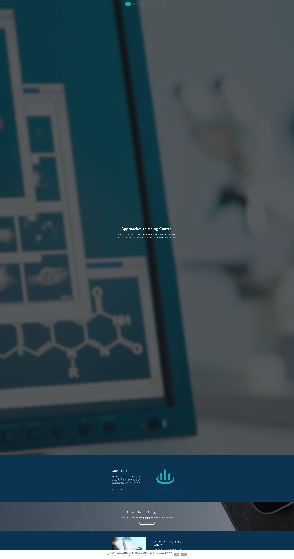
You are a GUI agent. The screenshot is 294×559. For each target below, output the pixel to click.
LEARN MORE (117, 488)
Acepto (177, 554)
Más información (114, 557)
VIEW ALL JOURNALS (147, 522)
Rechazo (183, 554)
